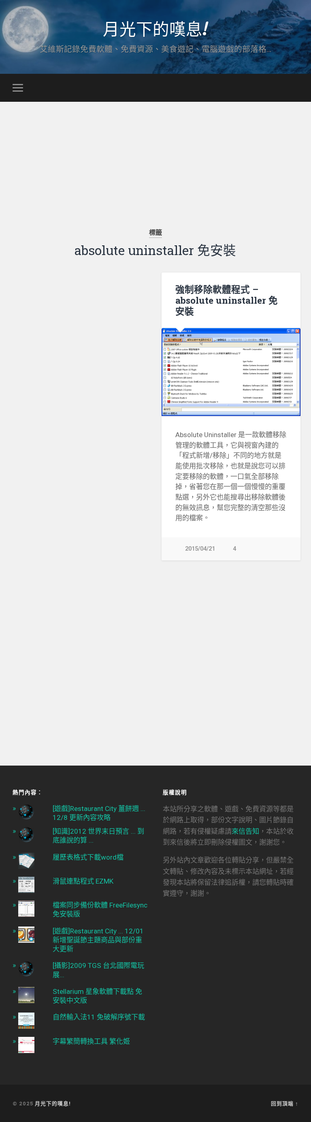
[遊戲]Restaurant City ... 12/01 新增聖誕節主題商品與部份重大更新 (98, 940)
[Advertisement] (155, 158)
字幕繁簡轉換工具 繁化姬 (91, 1041)
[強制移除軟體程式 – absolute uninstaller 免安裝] (231, 372)
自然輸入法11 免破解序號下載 (99, 1017)
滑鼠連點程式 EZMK (83, 881)
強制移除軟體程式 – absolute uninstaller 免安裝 (226, 300)
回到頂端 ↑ (284, 1103)
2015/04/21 (200, 548)
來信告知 (245, 831)
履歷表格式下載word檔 (88, 857)
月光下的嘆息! (155, 28)
